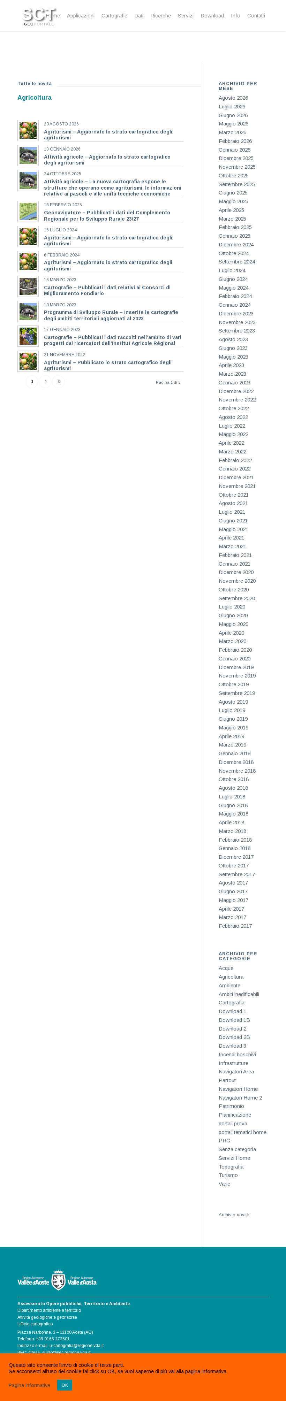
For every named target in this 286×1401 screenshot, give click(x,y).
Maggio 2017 (233, 900)
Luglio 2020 (232, 607)
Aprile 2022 (231, 443)
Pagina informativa (29, 1385)
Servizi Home (234, 1158)
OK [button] (64, 1385)
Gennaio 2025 (234, 236)
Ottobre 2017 (234, 865)
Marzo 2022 (232, 451)
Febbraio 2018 (235, 840)
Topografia (231, 1167)
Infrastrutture (233, 1063)
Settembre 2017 (237, 874)
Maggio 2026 (233, 124)
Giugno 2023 (233, 348)
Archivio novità (234, 1214)
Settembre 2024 (237, 262)
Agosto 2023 (233, 339)
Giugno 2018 (233, 805)
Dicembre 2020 (236, 572)
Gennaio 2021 (234, 564)
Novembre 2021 (237, 486)
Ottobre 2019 (234, 684)
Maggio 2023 (233, 357)
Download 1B (234, 1020)
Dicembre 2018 (236, 762)
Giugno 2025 (233, 193)
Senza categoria (237, 1149)
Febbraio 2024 (235, 296)
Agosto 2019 (233, 702)
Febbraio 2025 (235, 227)
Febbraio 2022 (235, 460)
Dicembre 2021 (236, 477)
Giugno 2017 (233, 891)
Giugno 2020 (233, 615)
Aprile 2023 (231, 365)
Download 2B (234, 1037)
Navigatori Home (238, 1089)
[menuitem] (52, 15)
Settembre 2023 (237, 331)
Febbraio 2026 (235, 141)
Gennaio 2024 (234, 305)
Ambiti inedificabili (239, 994)
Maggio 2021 (233, 529)
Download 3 (232, 1046)
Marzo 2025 (232, 219)
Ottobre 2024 (234, 253)
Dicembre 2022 (236, 391)
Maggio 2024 (233, 288)
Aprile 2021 (231, 538)
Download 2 (232, 1029)
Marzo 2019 (232, 745)
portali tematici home (242, 1132)
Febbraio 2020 (235, 650)
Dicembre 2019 (236, 667)
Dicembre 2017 (236, 857)
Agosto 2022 (233, 417)
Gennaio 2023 (234, 382)
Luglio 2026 (232, 106)
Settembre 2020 (237, 598)
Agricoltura (231, 977)
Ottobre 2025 (234, 175)
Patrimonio (231, 1106)
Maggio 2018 (233, 814)
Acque (226, 968)
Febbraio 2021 (235, 555)
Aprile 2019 (231, 736)
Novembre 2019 (237, 676)
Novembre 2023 (237, 322)
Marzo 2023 (232, 374)
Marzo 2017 (232, 917)
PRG (224, 1140)
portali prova (233, 1123)
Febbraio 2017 (235, 926)
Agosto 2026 (233, 98)
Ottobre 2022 (234, 408)
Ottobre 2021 (234, 495)
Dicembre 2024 (236, 244)
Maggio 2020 (233, 624)
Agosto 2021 (233, 503)
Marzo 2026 (232, 132)
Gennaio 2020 (234, 658)
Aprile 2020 (231, 633)
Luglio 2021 (232, 512)
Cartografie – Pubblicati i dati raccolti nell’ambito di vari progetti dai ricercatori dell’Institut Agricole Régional (112, 340)
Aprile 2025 (231, 210)
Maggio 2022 (233, 434)
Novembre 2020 (237, 581)
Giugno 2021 (233, 520)
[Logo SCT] (39, 15)
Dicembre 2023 (236, 313)
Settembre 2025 (237, 184)
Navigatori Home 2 (240, 1098)
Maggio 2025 (233, 201)
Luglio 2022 (232, 426)
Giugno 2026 (233, 115)
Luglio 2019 (232, 710)
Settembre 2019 (237, 693)
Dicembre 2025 (236, 158)
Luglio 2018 (232, 796)
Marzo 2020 (232, 641)
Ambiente (229, 985)
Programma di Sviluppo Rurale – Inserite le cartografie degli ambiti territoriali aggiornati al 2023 (111, 315)
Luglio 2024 (232, 270)
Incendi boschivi (237, 1054)
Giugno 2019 (233, 719)
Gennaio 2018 (234, 848)
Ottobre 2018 (234, 779)
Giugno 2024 (233, 279)
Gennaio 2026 (234, 150)
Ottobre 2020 (234, 589)
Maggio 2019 (233, 727)
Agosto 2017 (233, 883)
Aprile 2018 (231, 822)
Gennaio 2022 (234, 469)
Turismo (228, 1175)
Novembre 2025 (237, 167)
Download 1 (232, 1011)
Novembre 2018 (237, 771)
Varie (224, 1184)
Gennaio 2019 (234, 753)
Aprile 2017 (231, 909)
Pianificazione (235, 1115)
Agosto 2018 (233, 788)
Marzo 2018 (232, 831)
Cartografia (231, 1002)
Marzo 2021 (232, 546)
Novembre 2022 (237, 400)
